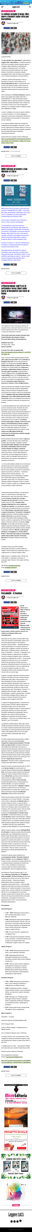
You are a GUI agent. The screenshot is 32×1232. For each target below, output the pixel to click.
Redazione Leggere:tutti (12, 23)
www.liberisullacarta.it (14, 565)
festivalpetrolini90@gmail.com (14, 1057)
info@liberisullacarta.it (11, 567)
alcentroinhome (15, 151)
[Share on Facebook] (7, 28)
